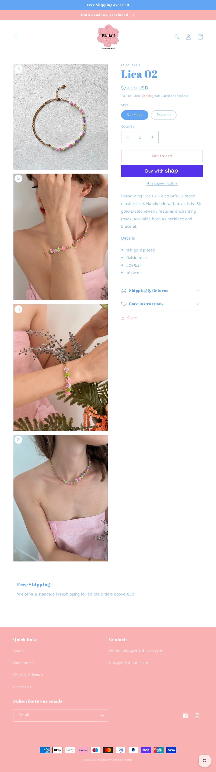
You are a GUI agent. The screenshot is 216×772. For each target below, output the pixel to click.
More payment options (162, 183)
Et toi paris (100, 760)
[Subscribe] (102, 715)
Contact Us (22, 687)
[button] (16, 37)
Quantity (127, 127)
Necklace (135, 115)
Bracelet (163, 115)
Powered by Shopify (120, 760)
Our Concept (23, 663)
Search (19, 651)
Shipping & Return (28, 675)
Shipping (147, 95)
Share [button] (132, 318)
